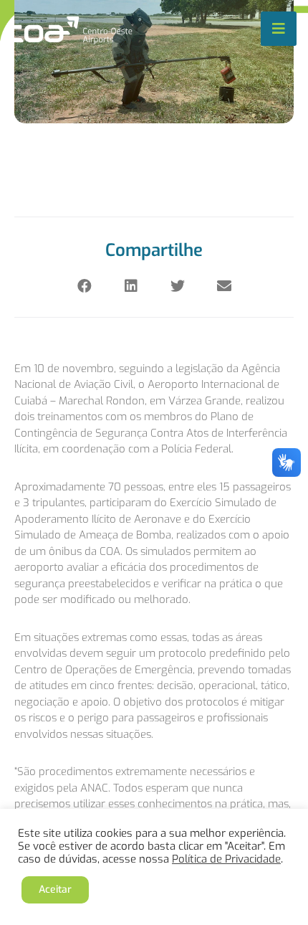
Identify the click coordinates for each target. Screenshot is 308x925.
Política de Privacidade (226, 859)
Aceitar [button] (55, 889)
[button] (84, 286)
